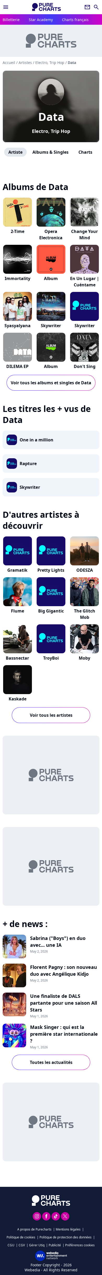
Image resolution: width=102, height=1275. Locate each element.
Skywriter (51, 325)
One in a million (36, 440)
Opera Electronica (51, 234)
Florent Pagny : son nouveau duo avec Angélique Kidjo (63, 970)
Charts (85, 152)
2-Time (17, 231)
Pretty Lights (50, 570)
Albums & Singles (50, 152)
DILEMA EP (17, 366)
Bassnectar (17, 658)
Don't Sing (84, 366)
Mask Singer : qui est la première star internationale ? (64, 1034)
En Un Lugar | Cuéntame (84, 282)
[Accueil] (46, 7)
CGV (22, 1245)
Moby (84, 658)
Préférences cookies (80, 1245)
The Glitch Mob (84, 614)
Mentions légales (68, 1229)
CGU (11, 1245)
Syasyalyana (17, 325)
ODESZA (84, 570)
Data (51, 116)
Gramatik (17, 570)
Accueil (9, 62)
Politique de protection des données (65, 1237)
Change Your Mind (84, 234)
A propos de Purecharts (34, 1229)
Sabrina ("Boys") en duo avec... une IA (58, 941)
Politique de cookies (21, 1237)
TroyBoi (51, 658)
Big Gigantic (51, 611)
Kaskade (17, 699)
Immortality (17, 278)
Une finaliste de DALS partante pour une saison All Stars (63, 1003)
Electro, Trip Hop (51, 131)
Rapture (28, 463)
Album (51, 278)
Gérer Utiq (36, 1245)
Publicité (55, 1245)
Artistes (25, 62)
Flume (17, 611)
